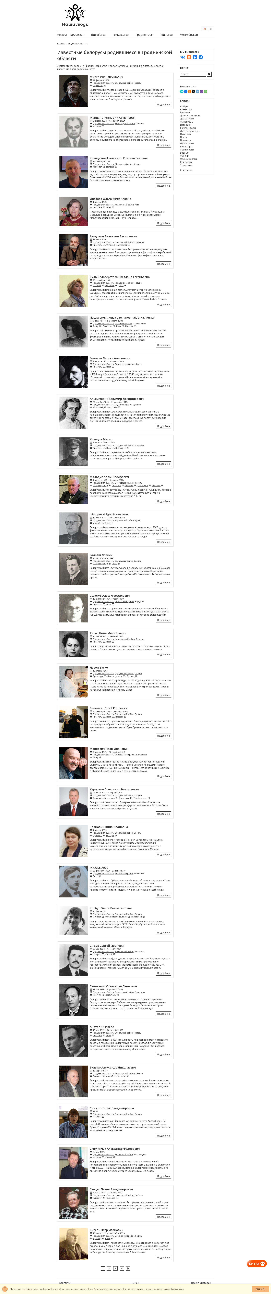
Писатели (185, 134)
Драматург (98, 676)
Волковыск (141, 754)
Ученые (184, 152)
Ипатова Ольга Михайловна (110, 199)
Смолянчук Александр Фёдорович (115, 1149)
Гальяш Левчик (101, 555)
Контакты (64, 1282)
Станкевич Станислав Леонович (113, 986)
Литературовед (100, 485)
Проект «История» (201, 1282)
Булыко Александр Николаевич (113, 1067)
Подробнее (163, 104)
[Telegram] (197, 91)
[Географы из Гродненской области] (103, 954)
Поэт (108, 207)
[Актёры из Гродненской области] (100, 326)
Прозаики (185, 140)
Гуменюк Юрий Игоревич (108, 708)
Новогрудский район (125, 123)
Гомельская (121, 35)
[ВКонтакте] (185, 91)
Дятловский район (124, 1154)
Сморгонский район (124, 601)
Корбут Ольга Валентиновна (111, 908)
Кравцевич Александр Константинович (119, 158)
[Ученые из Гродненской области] (102, 523)
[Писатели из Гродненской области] (104, 207)
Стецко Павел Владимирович (111, 1189)
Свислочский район (124, 242)
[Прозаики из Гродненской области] (135, 326)
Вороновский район (124, 1235)
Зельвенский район (124, 951)
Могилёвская (189, 35)
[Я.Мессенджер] (181, 91)
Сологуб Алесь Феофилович (110, 596)
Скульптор (98, 85)
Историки (185, 124)
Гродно (138, 282)
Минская (166, 35)
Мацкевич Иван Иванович (109, 749)
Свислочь (139, 242)
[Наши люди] (75, 20)
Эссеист (123, 245)
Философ (110, 245)
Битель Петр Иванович (106, 1230)
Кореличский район (124, 204)
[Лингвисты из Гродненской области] (103, 1076)
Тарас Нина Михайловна (108, 633)
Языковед (110, 1198)
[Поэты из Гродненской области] (113, 207)
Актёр (96, 326)
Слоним (137, 561)
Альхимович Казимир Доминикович (117, 399)
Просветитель (109, 994)
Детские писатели (190, 115)
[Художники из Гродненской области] (119, 407)
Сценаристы (187, 149)
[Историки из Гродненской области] (103, 126)
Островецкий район (124, 482)
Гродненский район (124, 282)
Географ (97, 954)
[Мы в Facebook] (195, 57)
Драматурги (187, 118)
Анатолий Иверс (102, 1027)
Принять (260, 1289)
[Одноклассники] (189, 91)
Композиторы (188, 127)
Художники (186, 162)
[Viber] (201, 91)
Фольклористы (188, 158)
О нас (135, 1282)
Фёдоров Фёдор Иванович (109, 514)
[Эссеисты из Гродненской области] (129, 245)
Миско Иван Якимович (106, 77)
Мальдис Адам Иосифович (109, 477)
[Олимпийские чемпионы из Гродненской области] (116, 798)
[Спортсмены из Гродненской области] (131, 798)
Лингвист (97, 1076)
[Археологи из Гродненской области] (103, 166)
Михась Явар (99, 867)
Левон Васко (99, 667)
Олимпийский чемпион (104, 798)
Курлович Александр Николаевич (114, 789)
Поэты (183, 137)
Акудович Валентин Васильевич (113, 236)
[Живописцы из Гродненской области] (105, 407)
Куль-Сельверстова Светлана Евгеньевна (120, 277)
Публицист (120, 448)
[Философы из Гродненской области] (117, 245)
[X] (193, 91)
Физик (107, 523)
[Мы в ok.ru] (189, 57)
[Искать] (209, 74)
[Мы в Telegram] (201, 57)
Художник (112, 407)
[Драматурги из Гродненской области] (105, 676)
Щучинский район (123, 323)
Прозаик (129, 326)
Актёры (184, 106)
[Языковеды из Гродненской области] (117, 1198)
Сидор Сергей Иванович (107, 946)
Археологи (186, 109)
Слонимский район (124, 83)
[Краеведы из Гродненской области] (102, 1238)
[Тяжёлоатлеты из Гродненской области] (148, 798)
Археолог (97, 166)
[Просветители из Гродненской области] (117, 994)
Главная (61, 43)
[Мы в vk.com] (182, 57)
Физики (184, 155)
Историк (97, 126)
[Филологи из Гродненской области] (162, 485)
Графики (185, 112)
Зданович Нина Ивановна (109, 827)
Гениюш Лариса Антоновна (110, 358)
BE (210, 28)
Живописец (98, 407)
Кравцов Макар (101, 439)
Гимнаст (97, 916)
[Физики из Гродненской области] (112, 523)
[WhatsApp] (205, 91)
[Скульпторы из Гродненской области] (105, 85)
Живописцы (186, 121)
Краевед (97, 1238)
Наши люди (75, 24)
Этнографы (186, 165)
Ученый (96, 523)
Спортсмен (124, 798)
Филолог (156, 485)
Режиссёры (186, 146)
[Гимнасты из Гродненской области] (102, 916)
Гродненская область (103, 83)
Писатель (97, 207)
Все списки (186, 170)
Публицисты (187, 143)
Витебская (98, 35)
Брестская (77, 35)
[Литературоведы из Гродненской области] (109, 485)
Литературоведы (189, 131)
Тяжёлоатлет (140, 798)
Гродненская (144, 35)
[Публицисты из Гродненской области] (127, 448)
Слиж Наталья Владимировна (112, 1108)
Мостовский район (124, 164)
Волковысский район (125, 364)
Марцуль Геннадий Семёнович (113, 117)
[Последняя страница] (128, 1268)
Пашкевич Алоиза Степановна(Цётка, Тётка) (122, 317)
